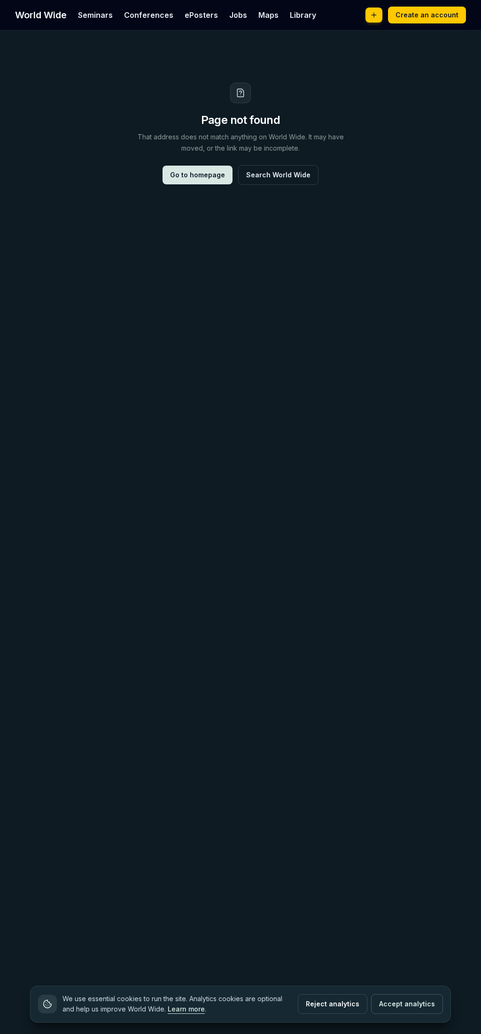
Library (303, 15)
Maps (268, 15)
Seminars (95, 15)
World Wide (41, 15)
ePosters (201, 15)
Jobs (238, 15)
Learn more (186, 1009)
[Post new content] (373, 15)
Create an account (427, 15)
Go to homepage (197, 175)
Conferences (148, 15)
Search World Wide (278, 175)
